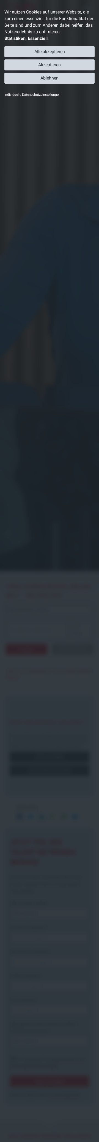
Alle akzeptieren (49, 51)
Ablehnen (49, 78)
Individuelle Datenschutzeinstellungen (32, 95)
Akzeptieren (49, 64)
